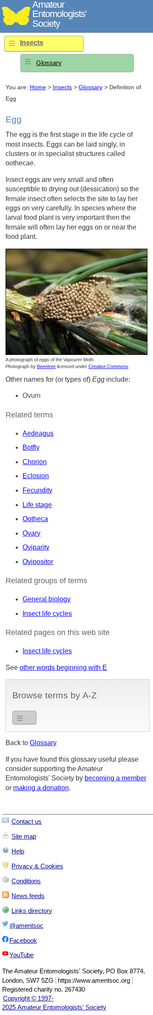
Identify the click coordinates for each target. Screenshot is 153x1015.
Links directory (31, 910)
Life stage (37, 504)
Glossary (49, 62)
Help (17, 851)
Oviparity (36, 547)
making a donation (41, 787)
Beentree (46, 366)
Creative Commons (108, 366)
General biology (47, 599)
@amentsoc (26, 925)
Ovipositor (38, 561)
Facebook (23, 940)
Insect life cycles (47, 613)
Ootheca (35, 518)
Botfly (31, 447)
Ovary (31, 533)
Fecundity (37, 490)
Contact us (26, 821)
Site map (23, 836)
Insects (31, 42)
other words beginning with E (63, 667)
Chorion (35, 461)
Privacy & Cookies (37, 866)
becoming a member (115, 778)
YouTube (21, 954)
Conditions (26, 881)
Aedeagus (38, 433)
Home (38, 87)
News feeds (28, 895)
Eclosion (36, 475)
